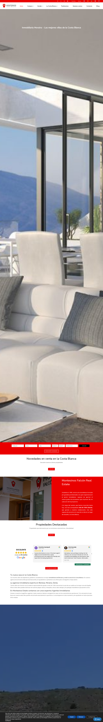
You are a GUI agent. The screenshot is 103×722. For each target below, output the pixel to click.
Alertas (79, 1)
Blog (97, 6)
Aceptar (72, 717)
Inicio (21, 6)
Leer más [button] (37, 560)
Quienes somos (77, 6)
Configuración (91, 717)
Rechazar (81, 717)
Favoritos (73, 1)
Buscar (84, 446)
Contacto (89, 6)
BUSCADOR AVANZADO (51, 451)
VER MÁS (51, 469)
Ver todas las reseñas (51, 568)
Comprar (30, 6)
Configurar (8, 720)
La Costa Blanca (51, 6)
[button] (91, 554)
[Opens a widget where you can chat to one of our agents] (97, 719)
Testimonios (65, 6)
